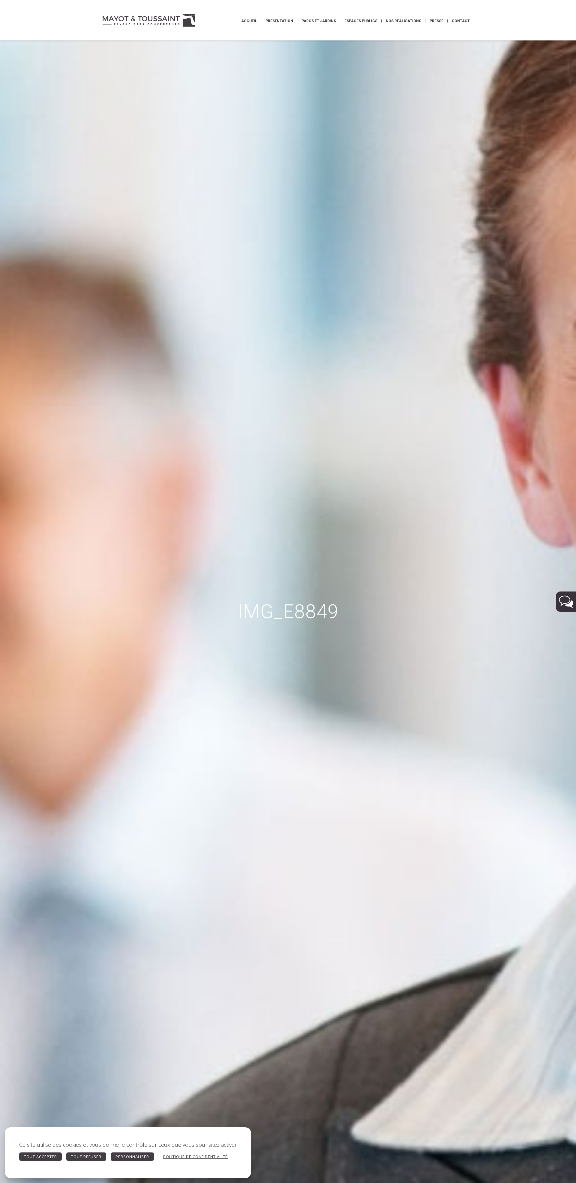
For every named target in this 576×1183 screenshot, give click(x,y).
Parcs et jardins (319, 21)
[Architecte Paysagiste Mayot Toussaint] (148, 20)
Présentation (279, 21)
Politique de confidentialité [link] (195, 1156)
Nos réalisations (403, 21)
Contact (461, 21)
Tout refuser (86, 1156)
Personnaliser (132, 1156)
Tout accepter (40, 1156)
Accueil (249, 21)
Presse (436, 21)
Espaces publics (360, 21)
